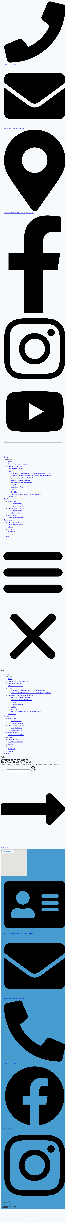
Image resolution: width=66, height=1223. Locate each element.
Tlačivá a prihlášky (14, 522)
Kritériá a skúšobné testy (16, 518)
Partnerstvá (12, 497)
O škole (6, 457)
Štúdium (7, 499)
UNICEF (13, 489)
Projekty (10, 471)
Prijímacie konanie (10, 515)
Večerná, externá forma (16, 508)
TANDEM (14, 492)
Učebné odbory (16, 513)
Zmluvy (10, 529)
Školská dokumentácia (15, 524)
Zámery (10, 534)
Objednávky (12, 531)
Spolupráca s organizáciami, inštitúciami (21, 478)
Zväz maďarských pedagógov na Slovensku (26, 494)
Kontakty (7, 536)
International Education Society (21, 483)
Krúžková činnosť (17, 506)
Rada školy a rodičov (15, 466)
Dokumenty (8, 520)
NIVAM (13, 485)
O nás (10, 462)
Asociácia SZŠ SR (17, 487)
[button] (33, 605)
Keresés (3, 771)
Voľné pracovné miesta (15, 469)
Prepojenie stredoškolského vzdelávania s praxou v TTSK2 (31, 473)
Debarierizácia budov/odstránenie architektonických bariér (31, 475)
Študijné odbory (16, 504)
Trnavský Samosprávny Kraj (20, 480)
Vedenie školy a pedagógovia (18, 464)
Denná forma (12, 501)
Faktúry (10, 527)
